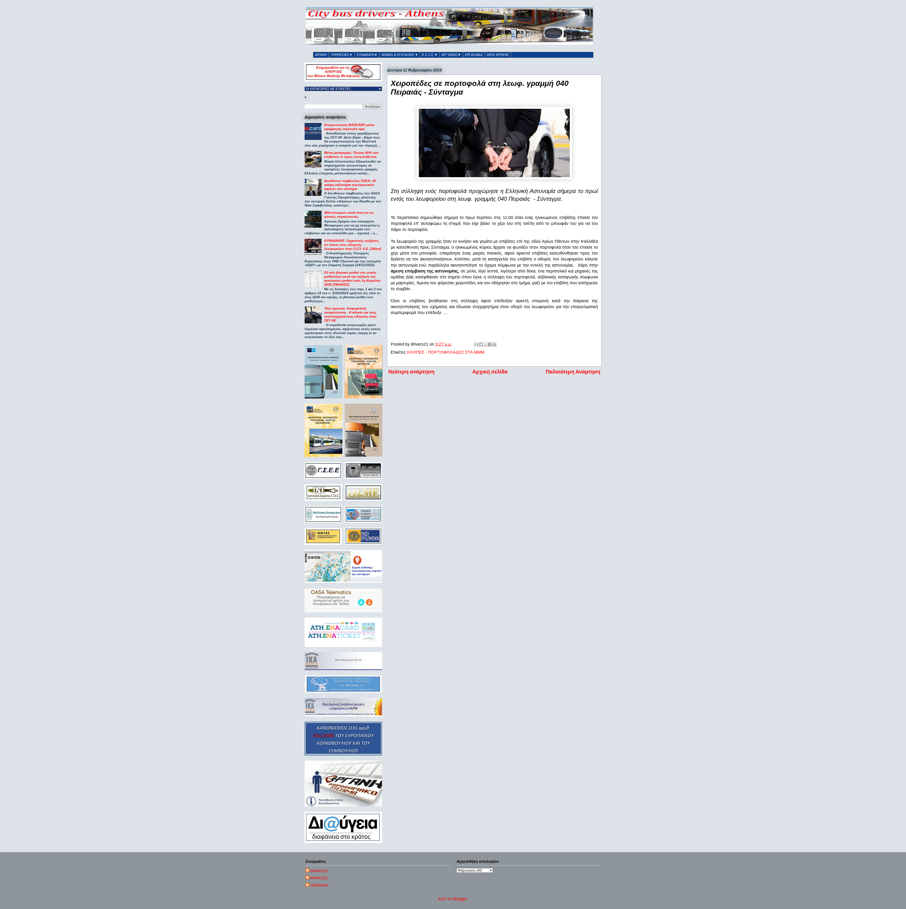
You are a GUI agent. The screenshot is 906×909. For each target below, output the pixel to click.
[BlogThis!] (480, 344)
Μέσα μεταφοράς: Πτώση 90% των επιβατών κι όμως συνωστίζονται (351, 155)
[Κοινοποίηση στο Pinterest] (494, 344)
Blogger (460, 898)
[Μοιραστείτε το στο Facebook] (489, 344)
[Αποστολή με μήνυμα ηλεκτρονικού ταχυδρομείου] (476, 344)
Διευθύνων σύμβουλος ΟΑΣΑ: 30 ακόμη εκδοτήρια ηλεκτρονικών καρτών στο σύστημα (350, 185)
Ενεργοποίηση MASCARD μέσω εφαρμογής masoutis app (349, 127)
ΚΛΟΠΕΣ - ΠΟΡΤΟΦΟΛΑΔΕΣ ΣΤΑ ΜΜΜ (445, 352)
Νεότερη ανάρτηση (411, 372)
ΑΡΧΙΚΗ (321, 55)
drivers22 (319, 877)
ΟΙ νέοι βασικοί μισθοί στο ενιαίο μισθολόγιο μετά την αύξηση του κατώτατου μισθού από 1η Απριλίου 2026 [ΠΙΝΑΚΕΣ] (352, 278)
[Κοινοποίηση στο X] (485, 344)
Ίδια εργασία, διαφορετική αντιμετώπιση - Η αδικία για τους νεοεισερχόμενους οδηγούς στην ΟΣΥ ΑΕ (350, 314)
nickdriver (319, 885)
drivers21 (319, 870)
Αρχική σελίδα (490, 372)
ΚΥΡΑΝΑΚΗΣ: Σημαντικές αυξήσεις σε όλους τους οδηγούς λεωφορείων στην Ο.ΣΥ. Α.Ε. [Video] (352, 245)
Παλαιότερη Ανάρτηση (573, 372)
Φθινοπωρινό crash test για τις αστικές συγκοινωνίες (349, 214)
